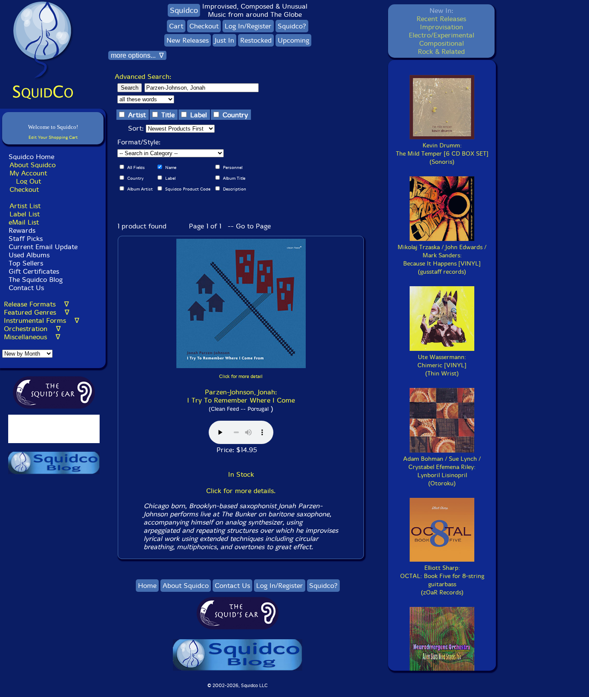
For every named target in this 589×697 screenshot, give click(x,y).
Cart (176, 26)
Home (147, 585)
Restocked (256, 40)
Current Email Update (42, 247)
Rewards (22, 230)
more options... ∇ (137, 55)
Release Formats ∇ (36, 304)
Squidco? (292, 26)
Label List (24, 214)
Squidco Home (31, 157)
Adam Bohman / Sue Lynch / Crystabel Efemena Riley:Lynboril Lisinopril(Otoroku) (442, 471)
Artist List (25, 206)
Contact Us (25, 288)
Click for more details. (241, 491)
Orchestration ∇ (32, 329)
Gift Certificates (34, 271)
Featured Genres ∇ (36, 312)
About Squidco (32, 165)
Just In (224, 40)
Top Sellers (26, 263)
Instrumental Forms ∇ (41, 320)
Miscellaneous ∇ (32, 337)
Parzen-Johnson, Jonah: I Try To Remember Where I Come (241, 396)
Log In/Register (248, 26)
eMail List (24, 222)
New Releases (187, 40)
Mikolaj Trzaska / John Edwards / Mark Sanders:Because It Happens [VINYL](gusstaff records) (442, 259)
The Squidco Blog (36, 279)
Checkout (24, 189)
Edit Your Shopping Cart (53, 137)
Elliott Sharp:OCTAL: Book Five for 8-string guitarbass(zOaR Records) (442, 580)
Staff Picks (26, 238)
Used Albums (29, 255)
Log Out (28, 181)
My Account (28, 173)
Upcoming (293, 40)
